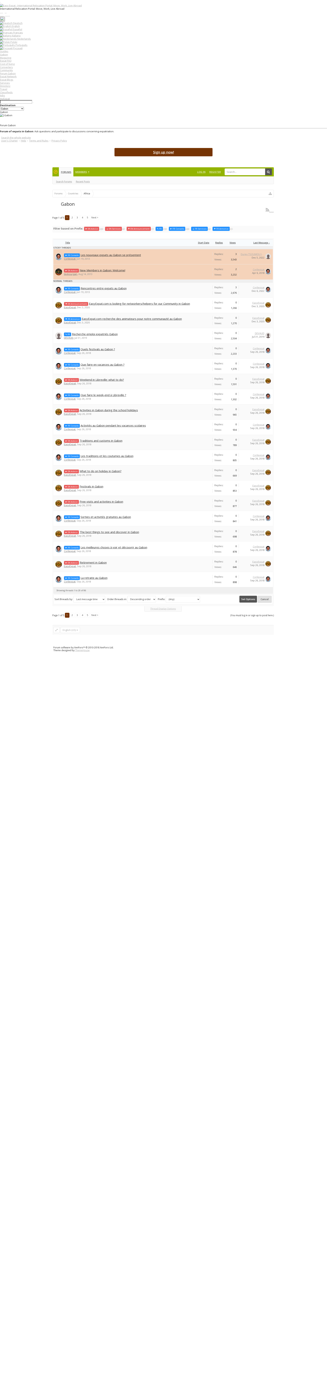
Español (17, 29)
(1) (141, 228)
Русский (17, 48)
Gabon (4, 54)
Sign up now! (163, 152)
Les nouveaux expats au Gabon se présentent (111, 255)
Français (18, 32)
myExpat (5, 98)
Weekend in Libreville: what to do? (102, 380)
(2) (115, 228)
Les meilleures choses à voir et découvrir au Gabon (114, 547)
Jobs (2, 95)
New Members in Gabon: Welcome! (102, 270)
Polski (13, 42)
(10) (162, 228)
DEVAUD (68, 338)
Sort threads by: (63, 599)
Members (81, 172)
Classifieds (6, 92)
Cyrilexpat (70, 258)
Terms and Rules (38, 140)
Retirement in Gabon (93, 562)
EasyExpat (70, 307)
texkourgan (70, 274)
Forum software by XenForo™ (83, 647)
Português (21, 45)
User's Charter (9, 140)
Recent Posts (83, 181)
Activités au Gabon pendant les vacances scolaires (113, 425)
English (15, 26)
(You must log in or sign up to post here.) (252, 615)
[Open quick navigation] (270, 193)
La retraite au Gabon (94, 578)
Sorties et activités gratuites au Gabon (106, 517)
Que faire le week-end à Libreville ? (103, 395)
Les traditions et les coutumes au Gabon (107, 456)
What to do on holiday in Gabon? (100, 471)
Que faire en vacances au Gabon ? (103, 364)
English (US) (69, 630)
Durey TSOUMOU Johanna (252, 254)
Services (5, 83)
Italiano (16, 35)
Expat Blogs (6, 79)
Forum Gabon (8, 73)
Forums (66, 172)
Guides (4, 51)
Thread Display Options (163, 608)
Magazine (5, 57)
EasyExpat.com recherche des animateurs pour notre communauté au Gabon (132, 319)
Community (6, 70)
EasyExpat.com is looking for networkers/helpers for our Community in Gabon (139, 303)
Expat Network (8, 76)
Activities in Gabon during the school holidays (109, 410)
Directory (5, 86)
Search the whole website (16, 137)
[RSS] (270, 210)
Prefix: (161, 599)
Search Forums (64, 181)
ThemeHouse (82, 650)
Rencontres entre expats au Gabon (104, 288)
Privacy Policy (59, 140)
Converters (6, 67)
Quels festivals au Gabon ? (98, 349)
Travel (3, 89)
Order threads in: (117, 599)
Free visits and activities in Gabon (101, 501)
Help (23, 140)
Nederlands (24, 38)
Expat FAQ (6, 60)
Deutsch (17, 23)
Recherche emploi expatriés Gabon (95, 334)
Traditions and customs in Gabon (101, 440)
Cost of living (7, 64)
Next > (94, 217)
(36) (94, 228)
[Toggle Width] (56, 630)
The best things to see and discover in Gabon (109, 532)
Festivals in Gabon (91, 486)
